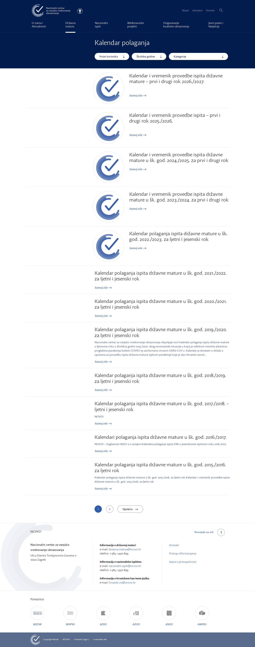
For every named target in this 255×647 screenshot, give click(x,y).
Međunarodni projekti (135, 24)
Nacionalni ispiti (101, 24)
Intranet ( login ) (81, 639)
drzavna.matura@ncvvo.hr (125, 549)
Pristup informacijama (182, 553)
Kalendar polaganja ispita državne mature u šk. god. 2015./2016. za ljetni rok (160, 467)
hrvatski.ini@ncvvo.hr (122, 582)
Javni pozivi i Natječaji (216, 24)
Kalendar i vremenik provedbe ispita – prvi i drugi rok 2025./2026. (174, 118)
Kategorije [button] (180, 56)
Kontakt (210, 10)
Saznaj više (136, 95)
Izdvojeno (197, 10)
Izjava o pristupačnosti (182, 562)
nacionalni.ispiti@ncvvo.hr (125, 566)
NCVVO (66, 639)
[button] (221, 10)
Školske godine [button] (146, 56)
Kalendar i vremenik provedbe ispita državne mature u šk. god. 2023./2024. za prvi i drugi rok (178, 197)
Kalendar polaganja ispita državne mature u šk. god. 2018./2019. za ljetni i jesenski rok (160, 378)
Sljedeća (127, 509)
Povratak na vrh (204, 532)
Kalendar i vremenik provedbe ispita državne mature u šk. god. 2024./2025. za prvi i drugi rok (178, 157)
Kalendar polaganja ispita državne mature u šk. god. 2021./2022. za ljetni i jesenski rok (161, 275)
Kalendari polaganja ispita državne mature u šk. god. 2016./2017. (161, 437)
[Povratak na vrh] (221, 532)
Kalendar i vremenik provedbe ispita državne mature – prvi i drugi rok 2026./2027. (176, 78)
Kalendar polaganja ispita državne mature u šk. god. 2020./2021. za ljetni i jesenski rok (161, 304)
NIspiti (185, 10)
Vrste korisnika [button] (108, 56)
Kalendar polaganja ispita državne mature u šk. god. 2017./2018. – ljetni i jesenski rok (162, 406)
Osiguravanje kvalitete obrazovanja (176, 24)
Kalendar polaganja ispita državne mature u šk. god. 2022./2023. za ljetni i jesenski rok (178, 236)
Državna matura (70, 24)
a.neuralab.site (100, 639)
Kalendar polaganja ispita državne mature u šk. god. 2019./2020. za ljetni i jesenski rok (161, 332)
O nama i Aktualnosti (39, 24)
